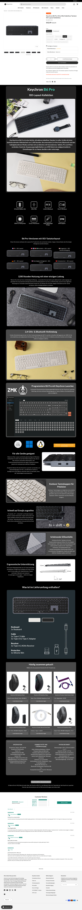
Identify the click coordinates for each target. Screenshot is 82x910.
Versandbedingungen (50, 883)
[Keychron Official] (4, 894)
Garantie (48, 887)
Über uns (34, 880)
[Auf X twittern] (50, 82)
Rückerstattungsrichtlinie (51, 895)
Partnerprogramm (36, 883)
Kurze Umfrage (35, 887)
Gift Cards (34, 892)
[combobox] (43, 4)
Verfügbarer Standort (52, 46)
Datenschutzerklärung (50, 890)
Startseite (5, 10)
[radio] (49, 31)
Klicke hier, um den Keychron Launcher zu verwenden (64, 445)
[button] (77, 4)
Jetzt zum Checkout (62, 62)
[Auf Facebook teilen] (52, 82)
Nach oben (41, 868)
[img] (11, 812)
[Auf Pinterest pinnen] (55, 82)
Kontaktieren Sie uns (36, 878)
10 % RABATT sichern (36, 890)
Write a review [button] (64, 802)
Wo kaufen (34, 885)
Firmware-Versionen (50, 880)
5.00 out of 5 (20, 801)
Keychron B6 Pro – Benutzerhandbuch (41, 782)
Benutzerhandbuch (50, 878)
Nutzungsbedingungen (50, 892)
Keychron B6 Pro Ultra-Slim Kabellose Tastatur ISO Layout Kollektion (15, 10)
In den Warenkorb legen (67, 58)
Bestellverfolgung (49, 885)
